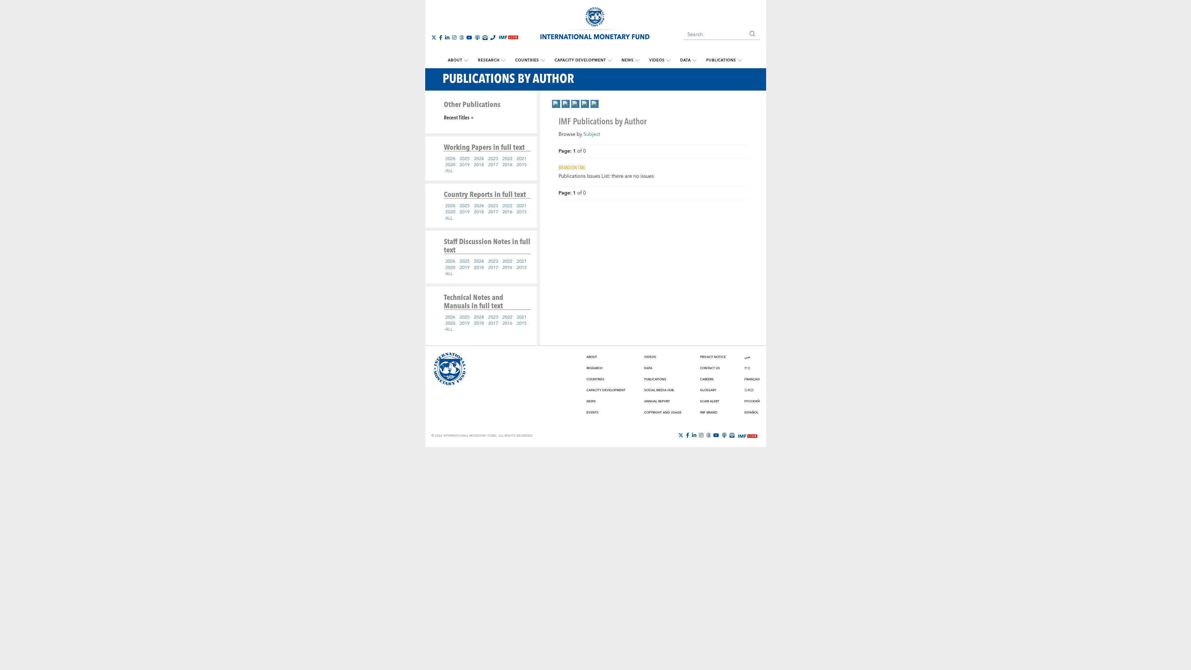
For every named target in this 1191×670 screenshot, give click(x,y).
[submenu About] (466, 60)
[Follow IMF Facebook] (440, 37)
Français (752, 379)
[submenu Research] (503, 60)
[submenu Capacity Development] (609, 60)
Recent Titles (456, 117)
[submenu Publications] (739, 60)
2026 (450, 159)
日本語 (749, 390)
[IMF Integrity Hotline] (492, 37)
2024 (479, 159)
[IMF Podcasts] (724, 435)
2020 (450, 165)
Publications (721, 60)
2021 (522, 159)
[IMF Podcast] (477, 37)
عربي (747, 357)
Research (489, 60)
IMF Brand (708, 412)
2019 (465, 165)
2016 (507, 165)
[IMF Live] (747, 435)
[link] (556, 104)
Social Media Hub (659, 390)
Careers (707, 379)
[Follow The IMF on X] (433, 37)
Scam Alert (709, 401)
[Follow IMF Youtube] (469, 37)
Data (685, 60)
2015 (522, 165)
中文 (747, 368)
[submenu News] (637, 60)
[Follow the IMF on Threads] (461, 37)
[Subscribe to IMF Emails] (485, 37)
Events (593, 412)
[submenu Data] (694, 60)
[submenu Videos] (668, 60)
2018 (479, 165)
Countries (527, 60)
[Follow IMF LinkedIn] (447, 37)
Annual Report (657, 401)
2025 (465, 159)
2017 (493, 165)
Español (751, 412)
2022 (507, 159)
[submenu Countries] (542, 60)
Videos (657, 60)
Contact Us (710, 368)
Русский (752, 401)
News (628, 60)
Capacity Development (580, 60)
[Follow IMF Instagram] (454, 37)
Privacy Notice (713, 357)
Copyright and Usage (662, 412)
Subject (591, 134)
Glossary (708, 390)
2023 (493, 159)
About (455, 60)
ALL (449, 171)
